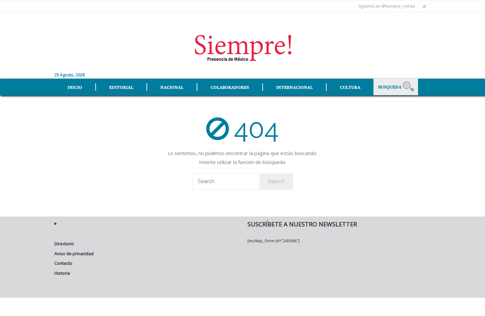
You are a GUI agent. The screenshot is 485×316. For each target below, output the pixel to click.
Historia (62, 273)
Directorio (64, 244)
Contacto (63, 263)
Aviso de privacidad (74, 254)
